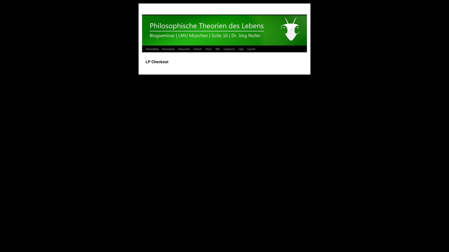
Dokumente (184, 49)
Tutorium (197, 49)
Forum (209, 49)
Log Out (251, 49)
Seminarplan (168, 49)
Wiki (218, 49)
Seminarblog (152, 49)
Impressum (229, 49)
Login (241, 49)
